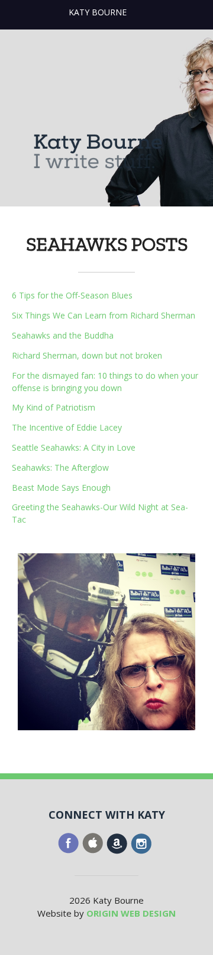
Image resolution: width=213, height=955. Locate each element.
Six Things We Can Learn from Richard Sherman (103, 315)
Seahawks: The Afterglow (60, 467)
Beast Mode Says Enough (61, 487)
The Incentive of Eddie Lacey (67, 427)
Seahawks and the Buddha (63, 335)
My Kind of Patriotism (53, 407)
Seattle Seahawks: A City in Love (73, 447)
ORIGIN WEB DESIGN (131, 913)
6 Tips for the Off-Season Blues (72, 295)
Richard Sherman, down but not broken (87, 355)
